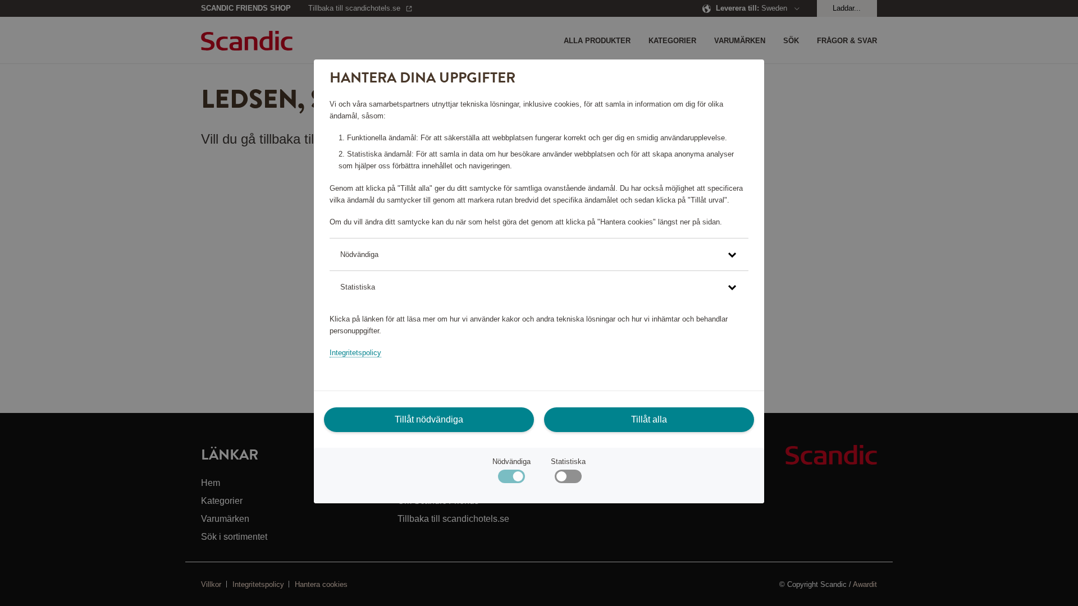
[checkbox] (568, 479)
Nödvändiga (511, 461)
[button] (539, 254)
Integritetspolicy (355, 352)
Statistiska (568, 461)
